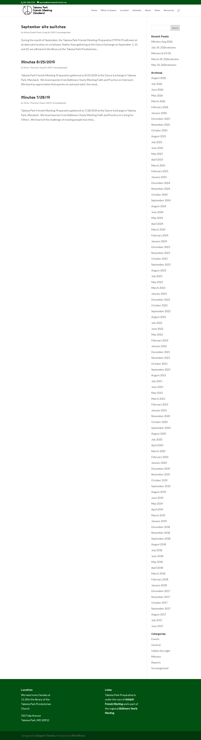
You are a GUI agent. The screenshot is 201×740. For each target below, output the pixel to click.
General (156, 644)
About (148, 10)
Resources (169, 10)
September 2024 (160, 200)
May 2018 (157, 561)
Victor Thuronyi (31, 67)
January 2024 (159, 241)
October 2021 (159, 363)
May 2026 (157, 95)
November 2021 (160, 357)
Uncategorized (63, 32)
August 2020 (158, 433)
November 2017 (160, 596)
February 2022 (159, 340)
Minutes (156, 656)
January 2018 (159, 585)
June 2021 (157, 386)
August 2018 (158, 544)
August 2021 (158, 375)
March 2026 (158, 101)
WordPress (78, 735)
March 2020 (158, 451)
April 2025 (157, 159)
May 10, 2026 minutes (163, 64)
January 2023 (159, 293)
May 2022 (157, 334)
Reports (156, 662)
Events (155, 639)
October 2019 (159, 480)
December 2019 (160, 468)
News (157, 10)
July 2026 (156, 83)
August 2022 (158, 317)
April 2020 (157, 445)
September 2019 (160, 486)
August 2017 (158, 614)
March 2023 (158, 287)
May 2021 (157, 392)
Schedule (136, 10)
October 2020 (159, 422)
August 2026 (158, 78)
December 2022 (160, 299)
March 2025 (158, 165)
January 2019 (159, 521)
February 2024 (159, 235)
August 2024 (158, 206)
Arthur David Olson (32, 32)
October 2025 (159, 130)
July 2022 (156, 322)
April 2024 (157, 223)
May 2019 (157, 503)
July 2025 (156, 142)
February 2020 (159, 457)
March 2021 (158, 398)
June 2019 (157, 497)
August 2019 (158, 491)
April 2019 (157, 509)
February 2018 (159, 579)
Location (124, 10)
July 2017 (156, 620)
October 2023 (159, 258)
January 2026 (159, 113)
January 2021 (159, 410)
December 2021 (160, 352)
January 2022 (159, 346)
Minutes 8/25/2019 (38, 61)
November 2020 (160, 416)
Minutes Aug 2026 (161, 41)
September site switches (43, 26)
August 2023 (158, 270)
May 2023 (157, 282)
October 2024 (159, 194)
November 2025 (160, 124)
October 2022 (159, 305)
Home (94, 10)
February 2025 (159, 171)
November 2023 (160, 252)
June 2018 (157, 556)
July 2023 (156, 276)
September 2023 (160, 264)
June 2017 (157, 626)
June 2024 (157, 212)
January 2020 (159, 462)
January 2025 (159, 177)
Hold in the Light (160, 650)
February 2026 (159, 107)
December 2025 (160, 118)
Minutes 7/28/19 (35, 97)
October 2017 (159, 602)
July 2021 (156, 381)
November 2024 (160, 188)
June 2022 (157, 328)
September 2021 (160, 369)
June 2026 (157, 89)
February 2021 (159, 404)
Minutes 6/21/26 (161, 53)
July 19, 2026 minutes (163, 47)
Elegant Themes (45, 735)
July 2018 (156, 550)
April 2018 (157, 567)
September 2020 (160, 427)
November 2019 (160, 474)
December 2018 (160, 527)
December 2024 (160, 183)
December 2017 (160, 591)
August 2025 (158, 136)
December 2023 (160, 247)
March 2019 (158, 515)
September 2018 (160, 538)
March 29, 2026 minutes (165, 59)
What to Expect (108, 10)
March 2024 (158, 229)
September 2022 (160, 311)
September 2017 (160, 608)
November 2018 (160, 532)
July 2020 (156, 439)
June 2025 (157, 147)
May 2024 (157, 217)
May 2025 (157, 153)
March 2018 (158, 573)
